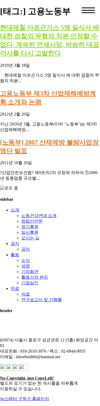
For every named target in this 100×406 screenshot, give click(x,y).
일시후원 (29, 232)
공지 (15, 243)
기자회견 (29, 271)
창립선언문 (32, 221)
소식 (25, 260)
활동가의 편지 (34, 277)
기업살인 (29, 283)
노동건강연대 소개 (39, 215)
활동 (15, 255)
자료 (15, 288)
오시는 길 (30, 238)
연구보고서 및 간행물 (41, 299)
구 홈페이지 (38, 398)
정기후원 (29, 226)
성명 (25, 266)
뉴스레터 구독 (13, 398)
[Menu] (88, 10)
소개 (15, 210)
